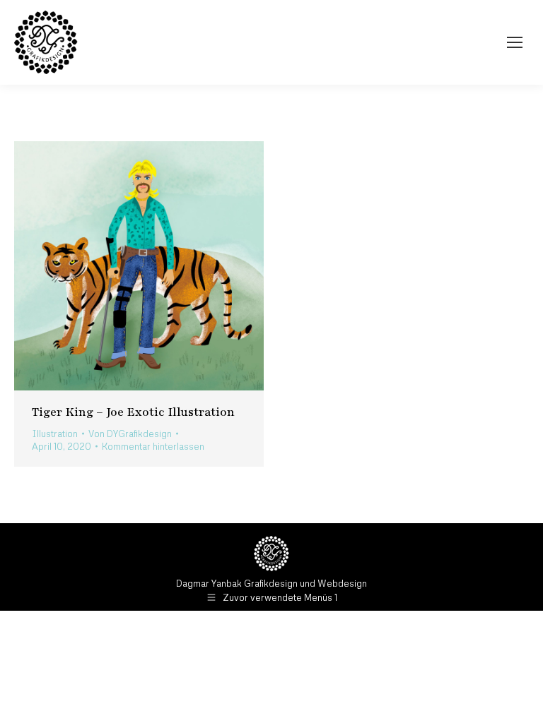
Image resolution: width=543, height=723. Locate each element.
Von (130, 433)
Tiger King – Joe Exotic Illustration (133, 412)
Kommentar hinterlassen (153, 446)
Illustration (55, 433)
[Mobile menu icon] (515, 42)
